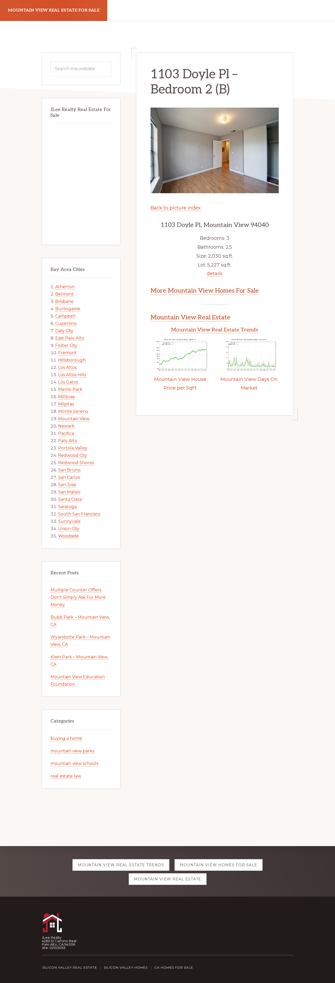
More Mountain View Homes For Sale (204, 291)
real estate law (66, 776)
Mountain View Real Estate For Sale (53, 10)
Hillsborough (72, 360)
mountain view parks (72, 750)
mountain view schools (74, 763)
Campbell (65, 316)
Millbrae (66, 396)
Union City (68, 528)
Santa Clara (70, 499)
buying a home (66, 738)
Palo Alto (67, 440)
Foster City (66, 345)
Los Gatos (68, 382)
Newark (66, 426)
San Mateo (69, 492)
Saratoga (67, 506)
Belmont (64, 294)
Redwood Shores (76, 462)
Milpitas (66, 404)
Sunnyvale (69, 521)
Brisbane (64, 301)
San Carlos (69, 477)
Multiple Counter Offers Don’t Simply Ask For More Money (78, 597)
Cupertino (66, 323)
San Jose (67, 484)
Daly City (64, 330)
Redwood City (72, 455)
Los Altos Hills (72, 374)
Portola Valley (72, 448)
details (214, 273)
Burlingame (67, 308)
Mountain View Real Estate (190, 317)
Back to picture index (175, 208)
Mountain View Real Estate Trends (214, 330)
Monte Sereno (73, 411)
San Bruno (69, 470)
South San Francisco (79, 514)
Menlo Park (70, 389)
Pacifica (66, 433)
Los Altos (67, 367)
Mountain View (74, 418)
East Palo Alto (69, 338)
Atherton (65, 286)
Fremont (67, 352)
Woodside (68, 536)
